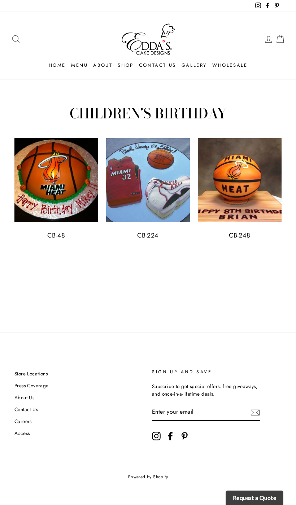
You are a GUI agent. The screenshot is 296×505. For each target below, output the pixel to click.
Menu (79, 65)
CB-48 (56, 235)
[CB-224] (148, 180)
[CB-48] (56, 180)
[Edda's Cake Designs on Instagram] (156, 436)
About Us (24, 397)
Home (57, 65)
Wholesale (229, 65)
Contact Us (157, 65)
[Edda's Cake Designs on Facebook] (170, 436)
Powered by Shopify (148, 477)
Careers (23, 421)
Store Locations (31, 373)
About (102, 65)
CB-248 (239, 235)
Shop (125, 65)
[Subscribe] (255, 412)
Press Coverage (31, 385)
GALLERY (194, 65)
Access (22, 433)
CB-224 (147, 235)
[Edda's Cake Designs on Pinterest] (184, 436)
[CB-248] (240, 180)
